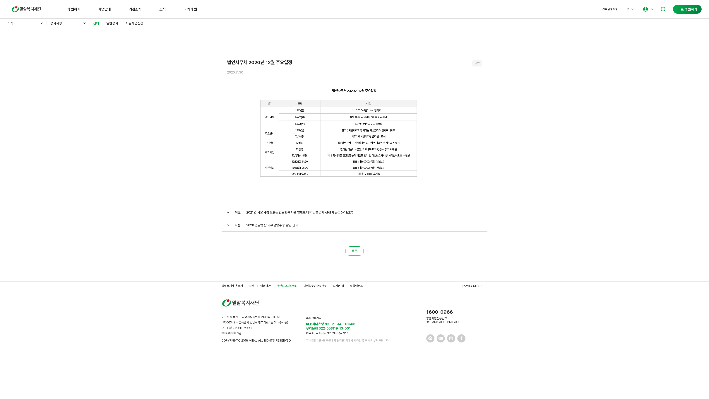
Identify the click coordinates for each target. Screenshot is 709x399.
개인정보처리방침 (287, 286)
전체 (96, 23)
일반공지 (112, 23)
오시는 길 (338, 286)
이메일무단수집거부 (315, 286)
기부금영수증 (610, 9)
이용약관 (265, 286)
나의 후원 (190, 9)
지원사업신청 (134, 23)
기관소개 (135, 9)
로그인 (630, 9)
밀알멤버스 (356, 286)
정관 (251, 286)
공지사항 (56, 23)
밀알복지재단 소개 (232, 286)
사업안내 (104, 9)
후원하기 (74, 9)
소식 (162, 9)
